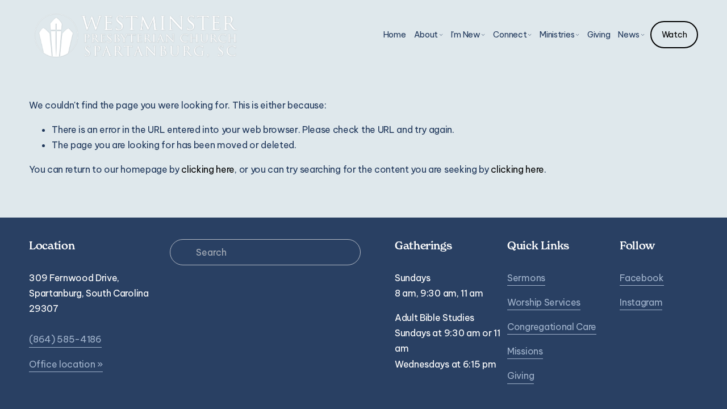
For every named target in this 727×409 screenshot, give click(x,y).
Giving (598, 35)
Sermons (526, 277)
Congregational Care (551, 326)
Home (394, 35)
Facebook (641, 277)
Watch (674, 35)
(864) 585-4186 (65, 339)
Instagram (641, 302)
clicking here (208, 169)
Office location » (66, 364)
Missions (524, 351)
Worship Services (543, 302)
